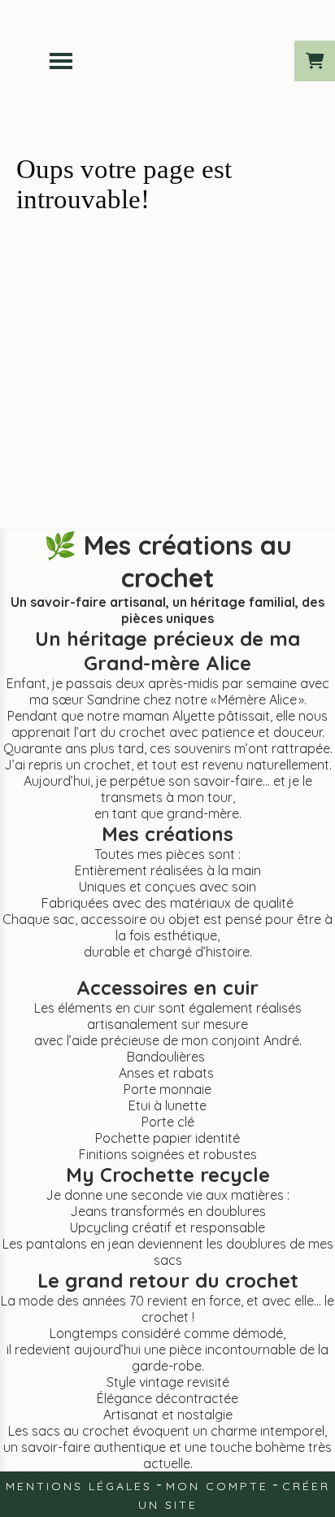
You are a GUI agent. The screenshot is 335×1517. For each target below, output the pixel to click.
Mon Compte (217, 1486)
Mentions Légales (79, 1486)
